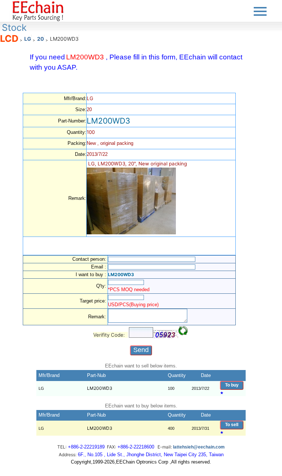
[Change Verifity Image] (183, 330)
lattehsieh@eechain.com (199, 447)
